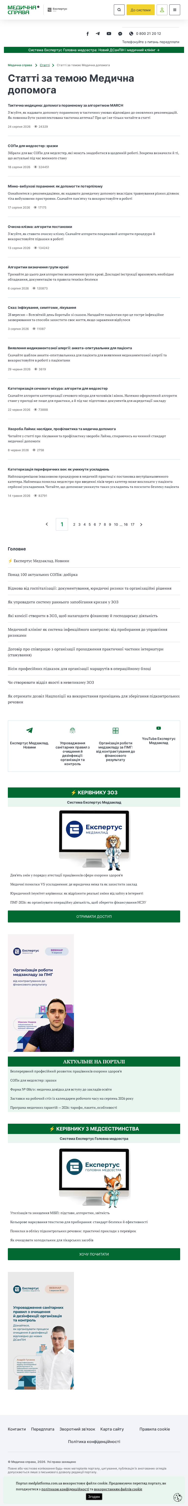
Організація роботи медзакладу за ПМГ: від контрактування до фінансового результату (115, 751)
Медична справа (20, 65)
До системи (141, 10)
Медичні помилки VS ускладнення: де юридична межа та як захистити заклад (73, 884)
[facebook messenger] (120, 34)
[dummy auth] (162, 9)
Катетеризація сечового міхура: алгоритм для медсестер (58, 388)
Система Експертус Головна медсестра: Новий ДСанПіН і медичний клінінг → (94, 50)
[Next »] (140, 524)
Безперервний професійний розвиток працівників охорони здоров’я (66, 1071)
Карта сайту (112, 1429)
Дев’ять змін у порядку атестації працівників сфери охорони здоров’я (66, 875)
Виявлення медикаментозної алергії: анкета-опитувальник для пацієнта (70, 348)
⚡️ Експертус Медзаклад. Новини (38, 560)
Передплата (42, 1429)
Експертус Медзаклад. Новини (29, 745)
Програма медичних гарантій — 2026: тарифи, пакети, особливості (63, 1107)
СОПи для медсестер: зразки (33, 146)
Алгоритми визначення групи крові (38, 267)
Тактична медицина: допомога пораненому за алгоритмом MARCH (65, 105)
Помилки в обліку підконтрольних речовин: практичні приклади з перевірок (73, 1231)
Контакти (17, 1429)
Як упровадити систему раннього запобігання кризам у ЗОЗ (63, 602)
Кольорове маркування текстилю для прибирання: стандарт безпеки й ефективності (79, 1222)
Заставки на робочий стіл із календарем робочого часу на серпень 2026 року (71, 1098)
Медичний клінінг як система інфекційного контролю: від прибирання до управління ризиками (87, 632)
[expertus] (55, 10)
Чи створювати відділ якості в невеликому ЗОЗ (51, 682)
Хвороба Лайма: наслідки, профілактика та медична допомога (62, 429)
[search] (119, 9)
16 (126, 524)
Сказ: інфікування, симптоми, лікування (42, 307)
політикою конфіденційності (65, 1489)
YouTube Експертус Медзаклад (159, 740)
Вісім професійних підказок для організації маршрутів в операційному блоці (79, 668)
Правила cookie (155, 1429)
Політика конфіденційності (94, 1441)
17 (132, 524)
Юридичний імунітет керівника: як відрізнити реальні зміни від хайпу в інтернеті (76, 893)
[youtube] (109, 34)
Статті (45, 65)
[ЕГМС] (94, 1177)
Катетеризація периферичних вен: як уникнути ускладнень (58, 469)
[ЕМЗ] (94, 840)
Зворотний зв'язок (77, 1429)
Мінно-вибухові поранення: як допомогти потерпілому (55, 186)
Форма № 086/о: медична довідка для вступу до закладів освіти (61, 1089)
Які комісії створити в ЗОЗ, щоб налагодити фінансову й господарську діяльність (83, 615)
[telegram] (98, 34)
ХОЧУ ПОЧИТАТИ (94, 1254)
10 (116, 524)
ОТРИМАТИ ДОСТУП (94, 916)
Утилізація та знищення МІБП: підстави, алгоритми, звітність (60, 1212)
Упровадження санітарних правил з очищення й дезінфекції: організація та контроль (73, 753)
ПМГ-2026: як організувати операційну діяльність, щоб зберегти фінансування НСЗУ (78, 902)
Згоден (94, 1496)
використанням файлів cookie (118, 1489)
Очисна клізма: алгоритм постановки (40, 226)
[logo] (23, 10)
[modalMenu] (174, 9)
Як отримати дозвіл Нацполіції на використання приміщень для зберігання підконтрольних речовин (94, 699)
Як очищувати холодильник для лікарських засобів (51, 1240)
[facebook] (88, 34)
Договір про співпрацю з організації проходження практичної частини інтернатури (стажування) (86, 652)
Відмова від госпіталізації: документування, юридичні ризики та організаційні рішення (89, 588)
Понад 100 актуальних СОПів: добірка (43, 574)
